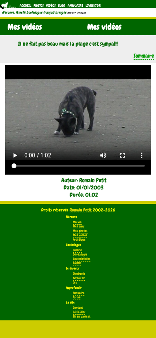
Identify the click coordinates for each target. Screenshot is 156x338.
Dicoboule (79, 274)
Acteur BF (79, 278)
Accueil (25, 5)
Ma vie (77, 222)
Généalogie (80, 254)
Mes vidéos (80, 235)
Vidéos (51, 5)
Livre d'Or (93, 5)
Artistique (79, 239)
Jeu (75, 282)
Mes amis (78, 226)
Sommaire (144, 55)
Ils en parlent (81, 316)
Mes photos (80, 231)
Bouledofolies (81, 259)
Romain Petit (81, 210)
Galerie (77, 250)
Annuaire (75, 5)
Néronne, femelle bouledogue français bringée (34, 12)
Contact (78, 308)
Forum (76, 297)
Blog (61, 5)
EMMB (77, 263)
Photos (39, 5)
